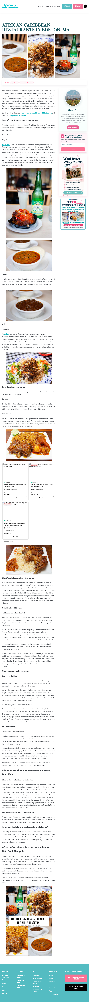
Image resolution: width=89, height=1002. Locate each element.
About (59, 6)
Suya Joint (6, 145)
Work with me (53, 988)
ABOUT (4, 993)
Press (51, 978)
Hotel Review (37, 978)
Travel (47, 6)
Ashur (6, 334)
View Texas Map (21, 976)
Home (39, 6)
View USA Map (20, 981)
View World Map (21, 986)
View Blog (36, 975)
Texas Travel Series (37, 982)
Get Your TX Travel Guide (67, 6)
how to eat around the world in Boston (36, 113)
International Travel (37, 990)
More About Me (73, 127)
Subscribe (73, 149)
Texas (43, 6)
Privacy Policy (53, 994)
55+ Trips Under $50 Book (5, 978)
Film (50, 985)
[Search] (85, 6)
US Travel (36, 986)
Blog (51, 6)
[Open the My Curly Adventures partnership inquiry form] (73, 175)
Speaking (52, 981)
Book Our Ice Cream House (78, 6)
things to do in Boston (17, 115)
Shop (55, 6)
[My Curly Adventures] (11, 6)
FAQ (50, 991)
